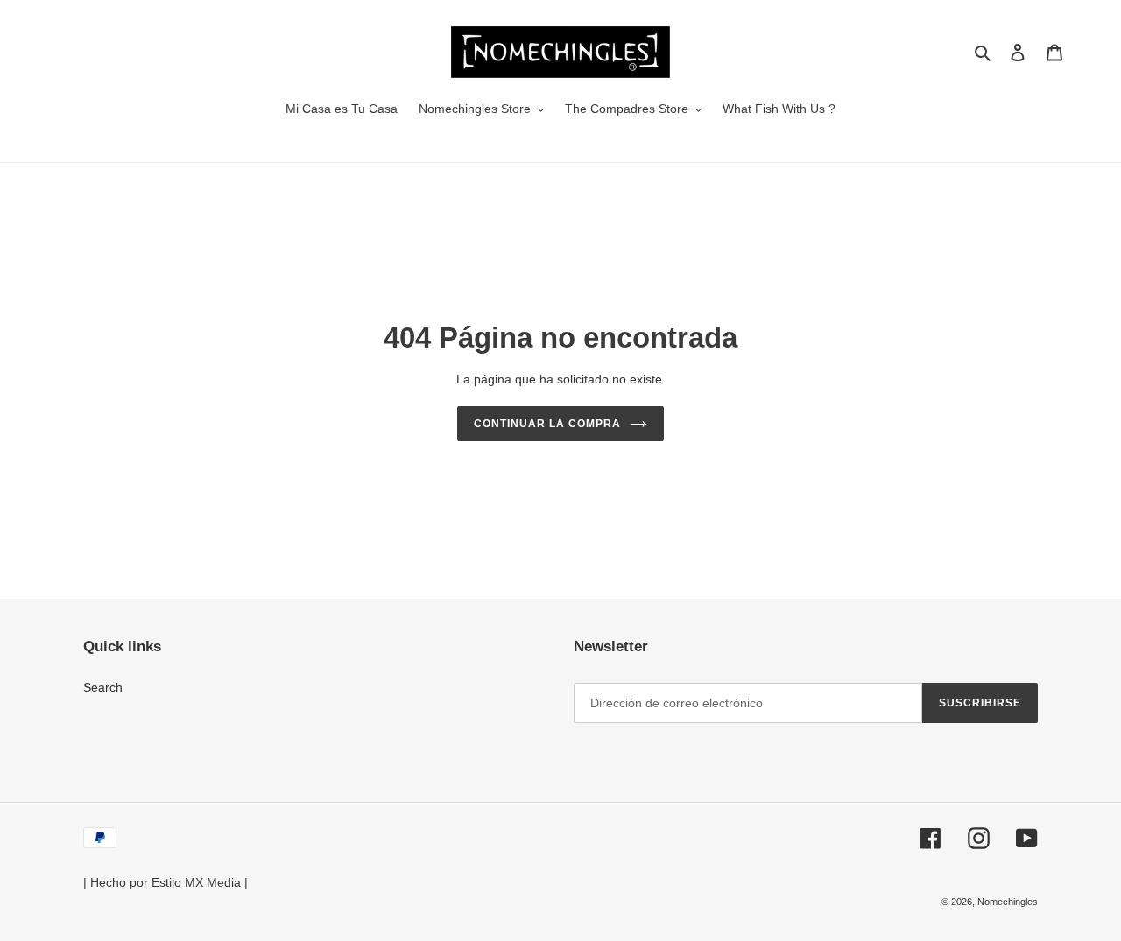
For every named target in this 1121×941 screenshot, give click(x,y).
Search (103, 687)
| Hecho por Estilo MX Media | (165, 882)
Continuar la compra (547, 424)
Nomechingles (1007, 901)
